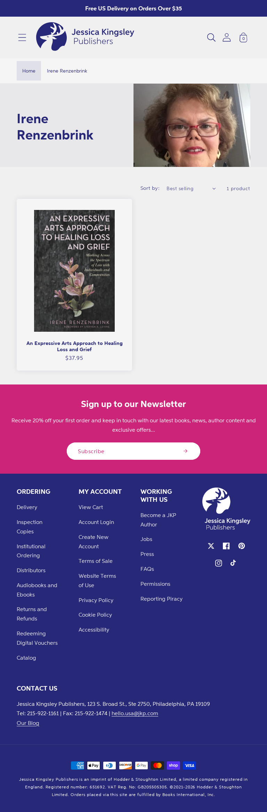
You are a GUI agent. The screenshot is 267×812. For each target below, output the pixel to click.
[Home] (85, 37)
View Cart (91, 507)
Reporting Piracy (161, 598)
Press (147, 554)
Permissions (155, 584)
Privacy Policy (96, 600)
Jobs (146, 539)
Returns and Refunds (32, 613)
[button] (22, 37)
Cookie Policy (95, 614)
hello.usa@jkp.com (135, 713)
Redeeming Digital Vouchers (37, 638)
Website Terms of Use (97, 580)
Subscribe (91, 451)
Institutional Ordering (31, 551)
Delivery (27, 507)
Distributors (31, 570)
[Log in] (226, 37)
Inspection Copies (29, 526)
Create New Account (93, 541)
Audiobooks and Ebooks (37, 590)
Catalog (26, 657)
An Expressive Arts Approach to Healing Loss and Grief (74, 346)
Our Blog (28, 723)
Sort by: (150, 188)
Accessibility (94, 629)
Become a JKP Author (158, 519)
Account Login (96, 522)
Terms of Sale (96, 561)
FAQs (147, 569)
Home (28, 71)
